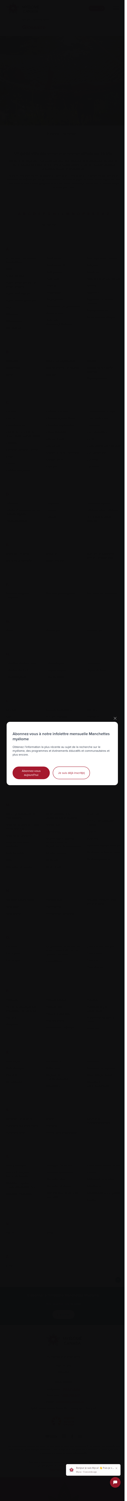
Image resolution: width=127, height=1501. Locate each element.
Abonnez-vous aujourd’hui (31, 773)
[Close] (115, 718)
